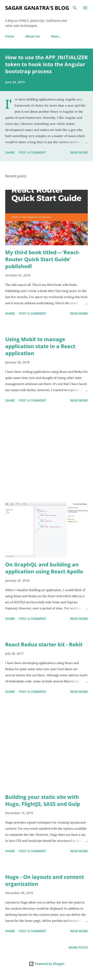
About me (32, 36)
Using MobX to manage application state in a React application (40, 346)
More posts (78, 947)
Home (9, 36)
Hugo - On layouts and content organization (44, 880)
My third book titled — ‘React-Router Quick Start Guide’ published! (42, 259)
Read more (79, 152)
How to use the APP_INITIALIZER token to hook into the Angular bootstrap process (46, 64)
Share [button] (10, 152)
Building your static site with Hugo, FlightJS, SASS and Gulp (42, 800)
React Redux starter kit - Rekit (43, 644)
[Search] (74, 7)
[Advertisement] (46, 453)
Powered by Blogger (49, 964)
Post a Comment (32, 152)
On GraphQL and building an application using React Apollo (44, 568)
